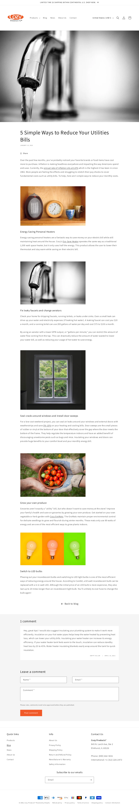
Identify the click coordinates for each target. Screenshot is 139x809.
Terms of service (83, 803)
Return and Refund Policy (60, 754)
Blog (9, 745)
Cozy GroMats (56, 516)
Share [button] (25, 153)
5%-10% (47, 425)
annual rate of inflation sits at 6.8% (61, 168)
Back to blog (71, 603)
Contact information (112, 803)
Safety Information (57, 764)
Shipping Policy (55, 750)
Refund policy (57, 803)
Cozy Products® (29, 803)
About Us (11, 754)
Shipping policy (97, 803)
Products (11, 740)
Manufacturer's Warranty (60, 759)
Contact (10, 759)
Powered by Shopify (43, 803)
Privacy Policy (55, 745)
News (9, 750)
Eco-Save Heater (70, 241)
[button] (35, 18)
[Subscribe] (91, 780)
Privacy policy (70, 803)
